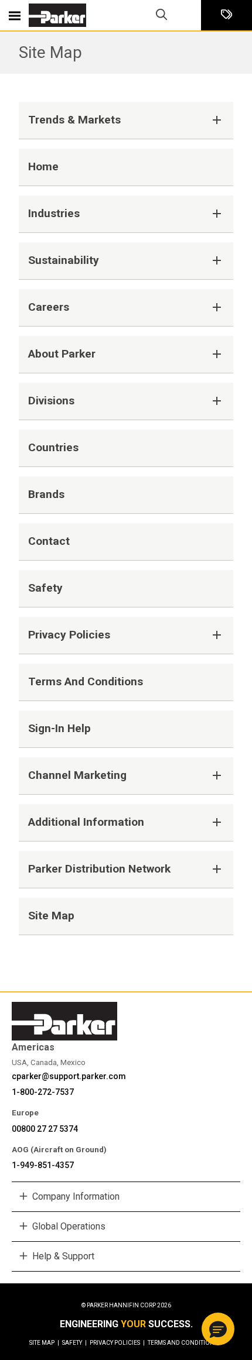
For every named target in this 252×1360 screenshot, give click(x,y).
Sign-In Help (59, 728)
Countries (53, 447)
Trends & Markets (74, 119)
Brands (46, 494)
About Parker (62, 353)
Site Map (50, 52)
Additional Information (86, 822)
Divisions (51, 400)
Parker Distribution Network (99, 868)
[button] (218, 1329)
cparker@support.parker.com (69, 1076)
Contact (49, 541)
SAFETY (74, 1343)
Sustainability (63, 260)
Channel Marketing (77, 775)
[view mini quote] (226, 15)
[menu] (15, 15)
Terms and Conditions (85, 681)
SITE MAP (44, 1343)
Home (43, 166)
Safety (45, 588)
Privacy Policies (69, 634)
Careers (48, 307)
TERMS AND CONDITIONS (182, 1343)
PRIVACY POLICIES (117, 1343)
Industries (54, 213)
